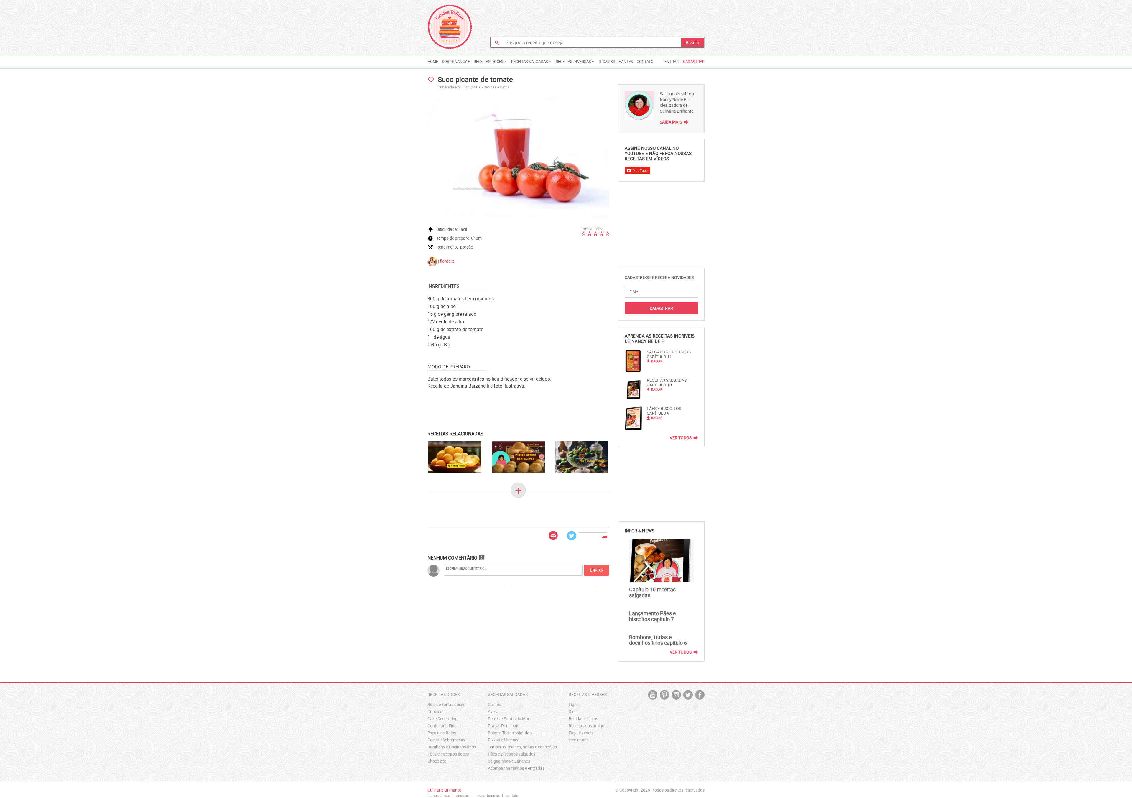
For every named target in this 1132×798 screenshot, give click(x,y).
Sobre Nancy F (456, 61)
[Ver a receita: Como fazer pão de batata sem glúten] (518, 457)
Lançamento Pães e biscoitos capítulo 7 (652, 616)
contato (512, 795)
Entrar (671, 61)
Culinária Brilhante (449, 26)
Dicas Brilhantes (616, 61)
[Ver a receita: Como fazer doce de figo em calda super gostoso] (582, 457)
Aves (492, 711)
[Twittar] (571, 535)
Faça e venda (581, 733)
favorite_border (430, 79)
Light (573, 704)
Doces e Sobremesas (446, 740)
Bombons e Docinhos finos (451, 747)
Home (432, 61)
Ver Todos (681, 438)
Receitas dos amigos (587, 725)
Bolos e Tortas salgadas (510, 733)
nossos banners (487, 795)
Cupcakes (436, 711)
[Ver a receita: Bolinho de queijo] (454, 457)
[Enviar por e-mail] (553, 535)
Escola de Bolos (441, 733)
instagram (676, 695)
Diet (572, 711)
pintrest (664, 695)
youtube (652, 695)
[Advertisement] (597, 19)
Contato (645, 61)
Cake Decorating (442, 718)
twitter (688, 695)
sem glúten (579, 740)
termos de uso (438, 795)
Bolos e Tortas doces (446, 704)
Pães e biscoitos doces (448, 754)
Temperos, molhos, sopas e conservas (522, 747)
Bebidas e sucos (496, 87)
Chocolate (436, 761)
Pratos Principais (503, 725)
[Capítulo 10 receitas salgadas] (661, 560)
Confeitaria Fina (442, 725)
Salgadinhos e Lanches (509, 761)
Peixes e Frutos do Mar (508, 718)
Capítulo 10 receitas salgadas (652, 592)
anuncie (462, 795)
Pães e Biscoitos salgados (511, 754)
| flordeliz (445, 261)
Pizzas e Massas (503, 740)
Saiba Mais (671, 122)
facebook (700, 695)
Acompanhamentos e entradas (516, 768)
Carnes (494, 704)
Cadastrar (694, 61)
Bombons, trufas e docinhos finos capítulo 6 (658, 640)
